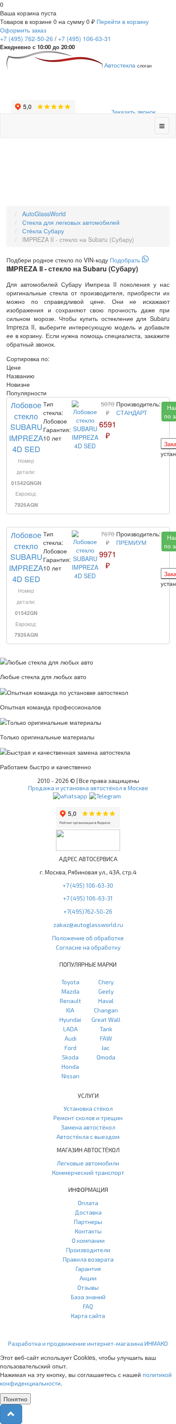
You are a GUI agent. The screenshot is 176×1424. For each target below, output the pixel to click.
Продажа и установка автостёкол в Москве (88, 787)
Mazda (70, 991)
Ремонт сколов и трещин (88, 1117)
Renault (70, 1000)
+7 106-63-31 (84, 38)
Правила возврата (88, 1259)
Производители (88, 1249)
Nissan (70, 1076)
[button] (11, 1414)
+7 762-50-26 (26, 38)
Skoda (70, 1057)
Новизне (18, 384)
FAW (106, 1038)
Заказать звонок (133, 111)
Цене (13, 367)
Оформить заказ (23, 30)
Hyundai (70, 1019)
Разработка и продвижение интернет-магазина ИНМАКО (88, 1343)
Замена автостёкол (88, 1127)
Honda (70, 1066)
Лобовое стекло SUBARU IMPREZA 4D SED (26, 426)
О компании (88, 1240)
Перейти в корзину (123, 21)
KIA (70, 1010)
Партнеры (88, 1221)
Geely (106, 991)
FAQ (88, 1306)
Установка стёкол (88, 1108)
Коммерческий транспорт (88, 1172)
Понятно (15, 1399)
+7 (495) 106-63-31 (88, 898)
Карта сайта (88, 1315)
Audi (70, 1038)
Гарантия (88, 1268)
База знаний (88, 1296)
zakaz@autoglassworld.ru (88, 924)
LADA (70, 1029)
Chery (106, 982)
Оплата (88, 1202)
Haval (106, 1000)
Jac (106, 1047)
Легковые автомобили (88, 1163)
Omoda (106, 1057)
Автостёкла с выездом (88, 1136)
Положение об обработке (88, 937)
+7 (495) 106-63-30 (88, 885)
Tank (106, 1029)
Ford (70, 1047)
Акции (88, 1278)
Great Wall (105, 1019)
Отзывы (88, 1287)
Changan (106, 1010)
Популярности (26, 392)
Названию (20, 375)
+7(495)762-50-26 (88, 911)
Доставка (88, 1212)
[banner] (88, 260)
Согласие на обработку (88, 947)
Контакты (88, 1231)
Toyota (70, 982)
